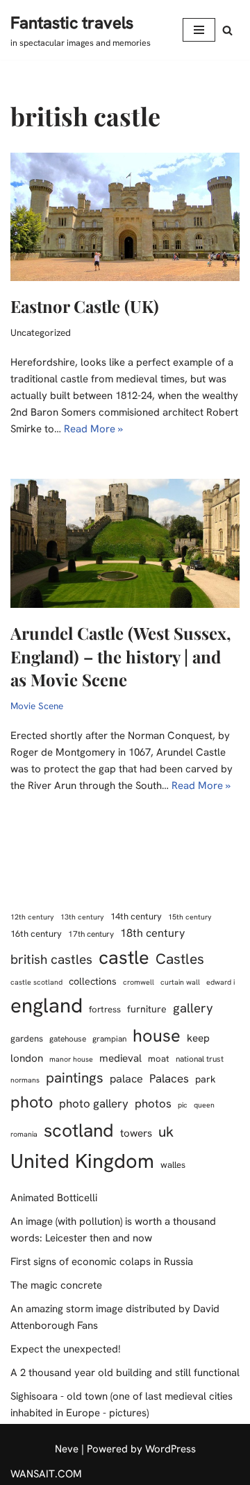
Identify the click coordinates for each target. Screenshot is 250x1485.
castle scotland (36, 982)
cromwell (138, 982)
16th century (36, 934)
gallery (193, 1008)
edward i (220, 982)
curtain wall (180, 982)
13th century (82, 917)
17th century (91, 934)
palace (126, 1078)
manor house (71, 1059)
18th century (152, 933)
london (26, 1058)
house (157, 1035)
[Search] (227, 30)
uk (166, 1131)
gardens (26, 1038)
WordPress (170, 1449)
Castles (180, 958)
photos (153, 1103)
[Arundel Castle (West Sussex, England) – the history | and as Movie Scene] (125, 543)
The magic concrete (56, 1285)
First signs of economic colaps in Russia (101, 1261)
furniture (147, 1009)
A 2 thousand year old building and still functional (125, 1373)
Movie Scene (36, 705)
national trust (200, 1058)
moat (158, 1058)
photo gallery (93, 1103)
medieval (120, 1058)
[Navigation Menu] (199, 30)
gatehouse (67, 1038)
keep (198, 1038)
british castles (51, 959)
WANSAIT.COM (46, 1474)
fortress (105, 1009)
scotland (79, 1130)
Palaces (169, 1078)
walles (172, 1165)
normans (25, 1080)
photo (31, 1102)
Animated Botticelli (53, 1198)
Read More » (93, 429)
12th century (32, 917)
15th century (190, 917)
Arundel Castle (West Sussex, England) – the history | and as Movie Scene (120, 656)
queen (204, 1105)
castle (124, 957)
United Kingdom (82, 1161)
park (205, 1079)
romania (24, 1134)
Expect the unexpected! (65, 1349)
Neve (66, 1449)
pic (183, 1105)
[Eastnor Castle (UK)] (125, 217)
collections (93, 981)
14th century (136, 916)
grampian (109, 1038)
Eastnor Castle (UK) (84, 306)
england (46, 1005)
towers (136, 1133)
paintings (74, 1078)
